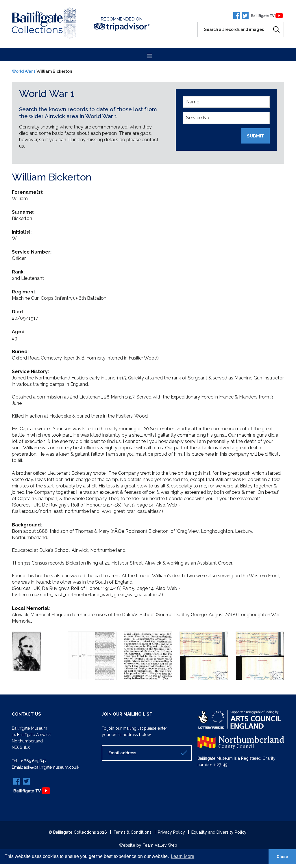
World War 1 (24, 71)
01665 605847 (32, 761)
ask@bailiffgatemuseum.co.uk (51, 767)
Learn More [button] (182, 856)
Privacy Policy (171, 832)
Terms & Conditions (132, 832)
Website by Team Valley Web (148, 845)
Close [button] (282, 856)
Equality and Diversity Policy (219, 832)
